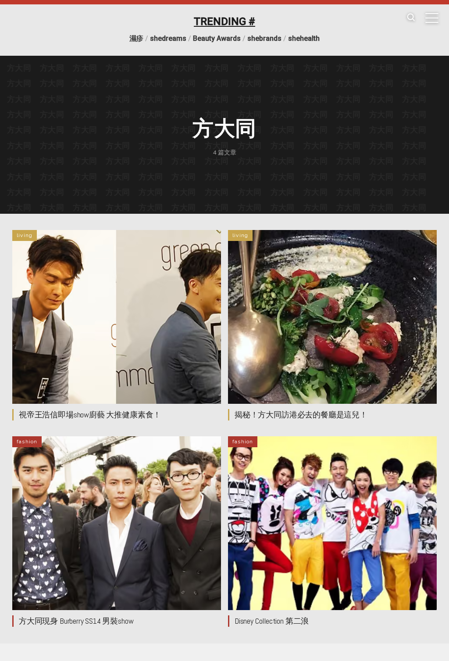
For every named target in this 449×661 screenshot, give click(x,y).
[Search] (410, 18)
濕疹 (136, 38)
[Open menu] (431, 18)
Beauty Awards (217, 38)
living (24, 235)
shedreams (168, 38)
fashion (27, 441)
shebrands (264, 38)
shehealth (304, 38)
